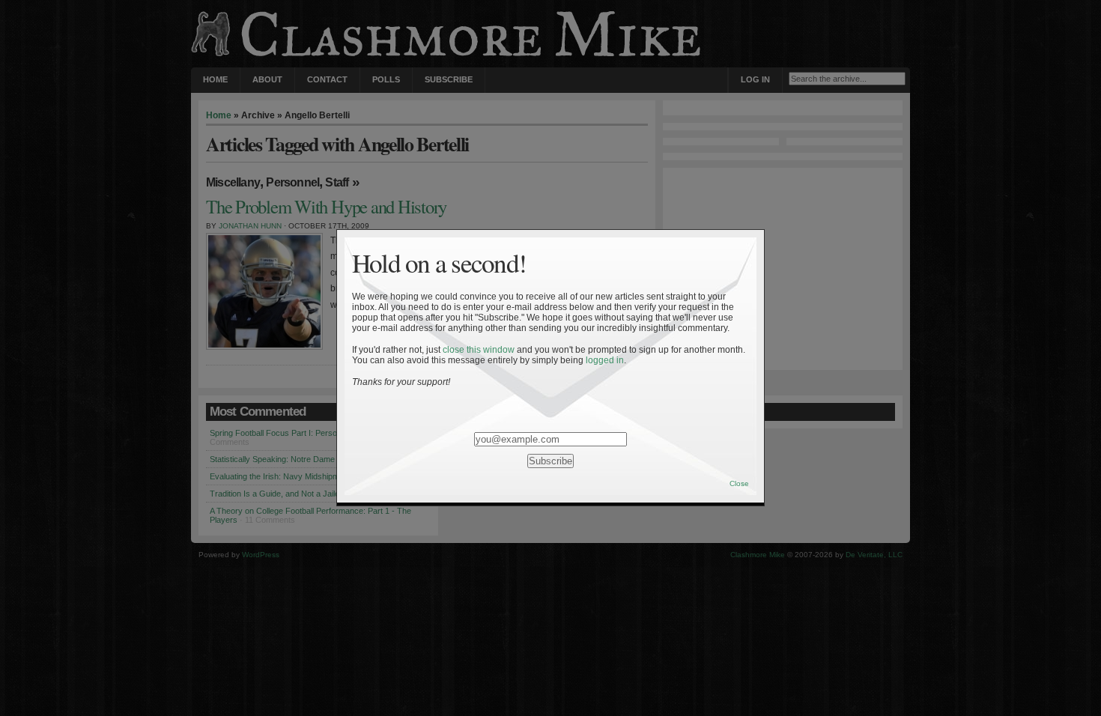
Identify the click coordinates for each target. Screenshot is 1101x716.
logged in (605, 360)
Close (739, 483)
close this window (479, 350)
